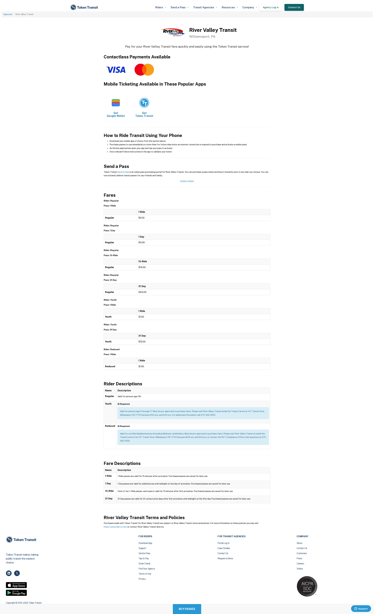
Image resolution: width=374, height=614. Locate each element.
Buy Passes (187, 608)
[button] (160, 7)
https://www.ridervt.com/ (115, 527)
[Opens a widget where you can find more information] (361, 609)
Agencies (7, 14)
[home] (84, 7)
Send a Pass (123, 172)
